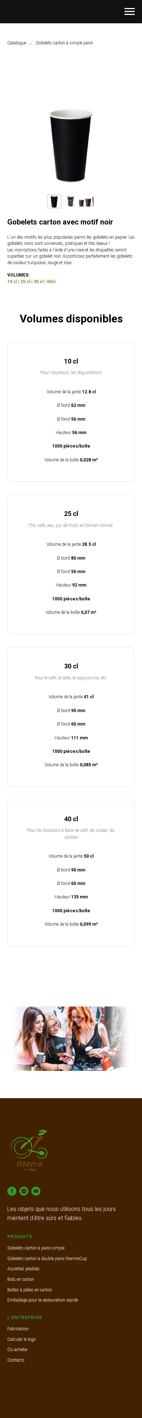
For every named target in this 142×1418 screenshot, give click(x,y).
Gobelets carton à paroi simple (35, 1248)
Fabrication (18, 1328)
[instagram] (23, 1191)
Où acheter (17, 1349)
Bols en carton (20, 1279)
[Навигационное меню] (130, 11)
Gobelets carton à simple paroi (64, 42)
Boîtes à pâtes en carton (29, 1289)
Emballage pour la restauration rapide (42, 1300)
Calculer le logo (21, 1339)
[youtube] (35, 1191)
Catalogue (16, 42)
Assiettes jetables (23, 1268)
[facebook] (11, 1191)
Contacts (15, 1360)
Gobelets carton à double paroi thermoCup (47, 1258)
